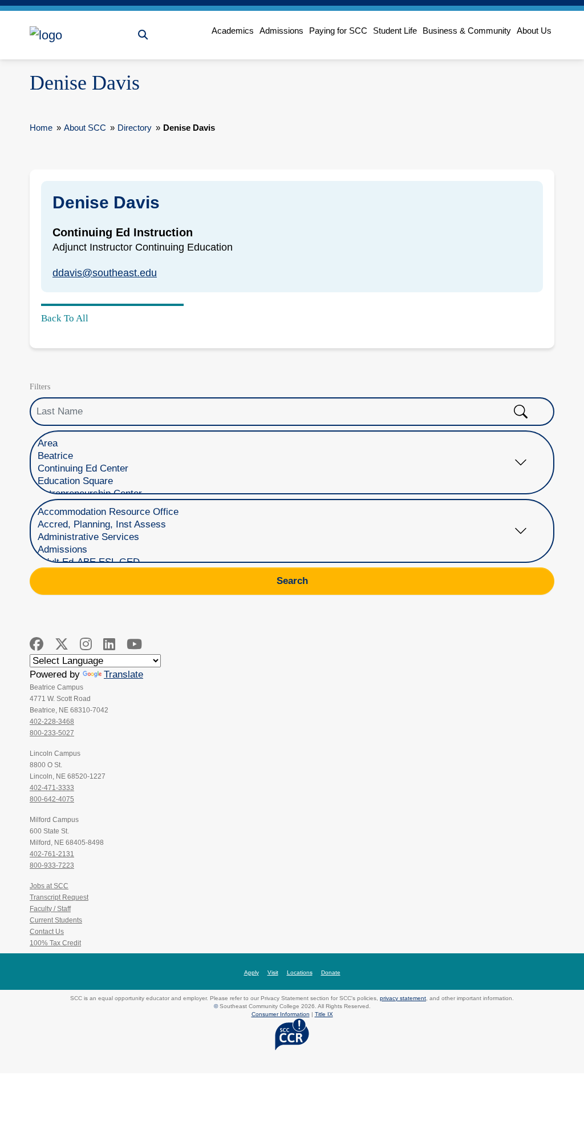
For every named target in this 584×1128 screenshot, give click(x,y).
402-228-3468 (52, 722)
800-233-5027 (52, 733)
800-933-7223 (52, 865)
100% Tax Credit (55, 943)
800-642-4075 (52, 799)
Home (41, 127)
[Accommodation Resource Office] (283, 512)
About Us (534, 30)
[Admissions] (283, 549)
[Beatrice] (283, 456)
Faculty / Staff (50, 909)
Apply (251, 972)
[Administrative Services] (283, 537)
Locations (300, 972)
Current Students (56, 920)
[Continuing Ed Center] (283, 468)
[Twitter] (61, 644)
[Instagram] (86, 644)
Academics (233, 30)
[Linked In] (109, 644)
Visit (272, 972)
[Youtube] (134, 644)
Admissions (281, 30)
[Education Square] (283, 481)
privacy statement (403, 998)
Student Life (395, 30)
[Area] (283, 443)
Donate (330, 972)
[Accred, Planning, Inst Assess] (283, 524)
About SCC (85, 127)
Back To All (64, 318)
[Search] (143, 35)
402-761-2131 (52, 854)
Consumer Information (281, 1014)
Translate (123, 674)
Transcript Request (59, 897)
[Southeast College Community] (81, 35)
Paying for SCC (338, 30)
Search (292, 580)
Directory (134, 127)
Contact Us (47, 932)
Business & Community (467, 30)
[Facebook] (36, 644)
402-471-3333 (52, 788)
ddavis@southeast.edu (104, 273)
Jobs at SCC (49, 886)
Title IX (324, 1014)
